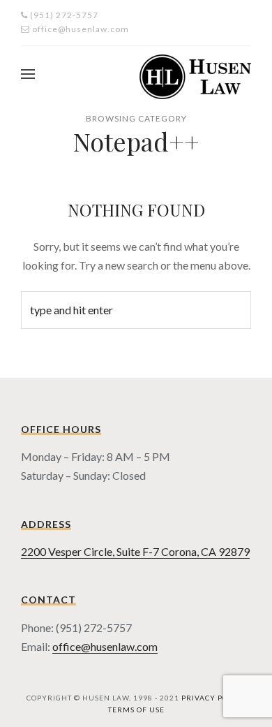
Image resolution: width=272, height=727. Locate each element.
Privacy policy (213, 697)
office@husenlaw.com (105, 646)
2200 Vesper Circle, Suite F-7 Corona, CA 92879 (135, 551)
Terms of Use (136, 709)
